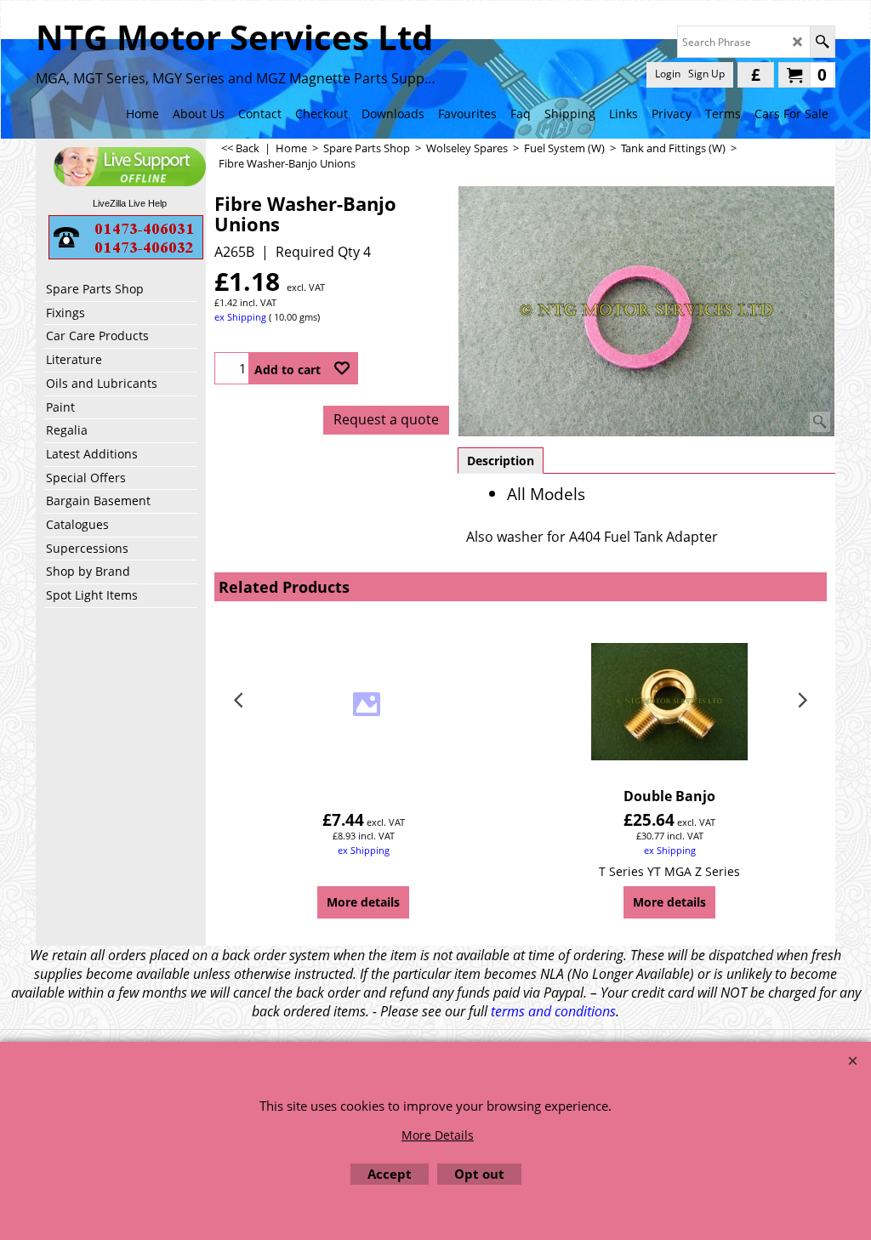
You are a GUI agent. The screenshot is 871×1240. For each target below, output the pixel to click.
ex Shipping (240, 316)
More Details (437, 1135)
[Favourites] (342, 368)
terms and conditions (553, 1011)
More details (363, 902)
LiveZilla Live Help (130, 203)
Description (500, 460)
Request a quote (386, 419)
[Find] (822, 41)
